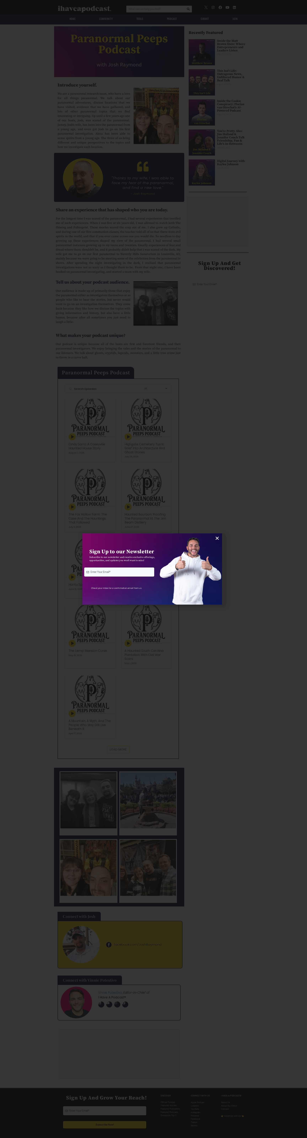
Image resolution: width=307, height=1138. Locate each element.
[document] (153, 569)
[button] (217, 538)
